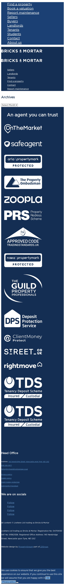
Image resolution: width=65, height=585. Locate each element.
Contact (13, 38)
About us (14, 42)
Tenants (13, 29)
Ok (48, 578)
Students (14, 34)
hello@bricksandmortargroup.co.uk (14, 469)
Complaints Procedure (9, 486)
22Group (44, 547)
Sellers (12, 17)
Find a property (19, 4)
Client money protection (10, 482)
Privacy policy (6, 474)
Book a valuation (20, 8)
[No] (17, 582)
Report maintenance (23, 12)
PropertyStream (25, 547)
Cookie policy (6, 478)
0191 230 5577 (6, 465)
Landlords (15, 25)
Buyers (12, 21)
